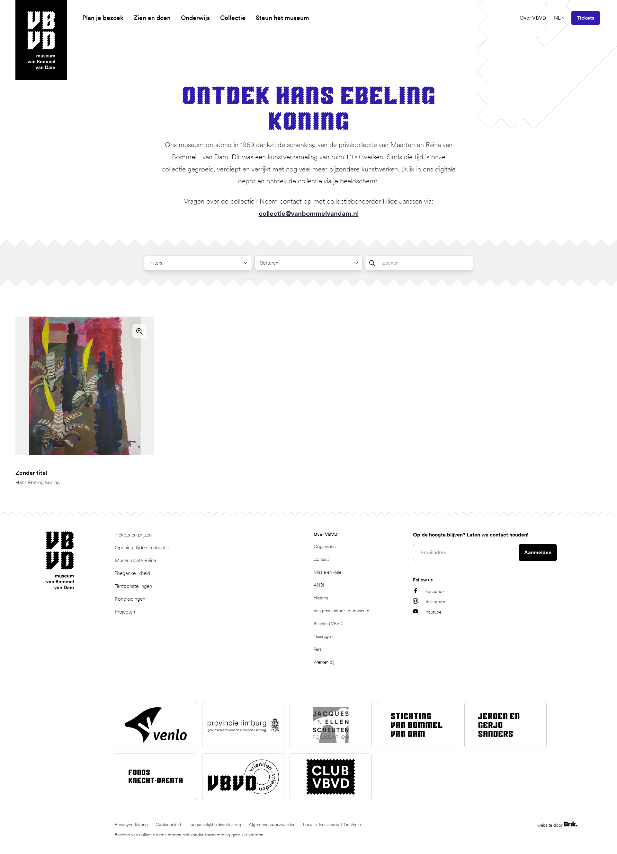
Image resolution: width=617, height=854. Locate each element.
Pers (318, 649)
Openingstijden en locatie (142, 548)
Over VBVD (533, 18)
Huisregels (324, 636)
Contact (321, 559)
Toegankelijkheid (132, 573)
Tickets (585, 18)
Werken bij (324, 662)
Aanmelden (537, 552)
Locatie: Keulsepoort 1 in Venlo (332, 824)
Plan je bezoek (102, 18)
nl (557, 18)
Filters (155, 263)
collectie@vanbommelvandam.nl (309, 213)
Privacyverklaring (131, 824)
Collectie (233, 18)
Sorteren (269, 263)
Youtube (433, 611)
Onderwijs (195, 18)
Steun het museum (282, 18)
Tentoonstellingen (133, 586)
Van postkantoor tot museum (341, 610)
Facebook (435, 591)
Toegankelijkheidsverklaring (215, 824)
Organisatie (324, 546)
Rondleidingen (130, 599)
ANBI (319, 585)
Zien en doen (152, 18)
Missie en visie (327, 572)
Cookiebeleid (168, 824)
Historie (321, 597)
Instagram (435, 601)
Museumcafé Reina (135, 560)
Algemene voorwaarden (272, 824)
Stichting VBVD (328, 623)
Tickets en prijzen (133, 535)
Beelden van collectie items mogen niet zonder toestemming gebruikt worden (189, 834)
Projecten (125, 612)
